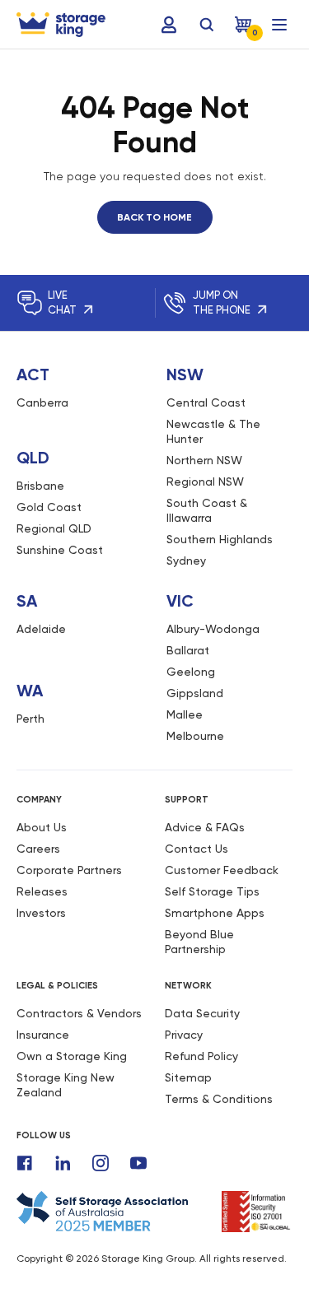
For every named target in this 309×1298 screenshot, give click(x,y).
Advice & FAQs (205, 827)
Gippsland (194, 693)
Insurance (42, 1034)
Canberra (42, 402)
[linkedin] (62, 1163)
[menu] (279, 25)
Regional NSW (205, 481)
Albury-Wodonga (213, 628)
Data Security (202, 1013)
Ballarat (187, 650)
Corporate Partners (69, 870)
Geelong (190, 671)
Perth (30, 718)
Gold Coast (49, 507)
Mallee (184, 714)
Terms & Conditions (219, 1098)
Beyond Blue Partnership (199, 942)
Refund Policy (201, 1056)
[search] (207, 25)
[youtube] (138, 1163)
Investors (41, 912)
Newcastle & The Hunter (213, 431)
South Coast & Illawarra (206, 510)
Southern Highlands (219, 539)
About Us (41, 827)
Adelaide (41, 628)
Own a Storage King (71, 1056)
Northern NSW (204, 460)
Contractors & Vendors (79, 1013)
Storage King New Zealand (65, 1085)
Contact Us (196, 848)
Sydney (186, 560)
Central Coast (206, 402)
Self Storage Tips (212, 891)
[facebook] (25, 1163)
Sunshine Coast (59, 549)
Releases (42, 891)
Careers (38, 848)
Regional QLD (53, 528)
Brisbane (40, 485)
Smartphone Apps (215, 912)
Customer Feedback (222, 870)
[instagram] (100, 1163)
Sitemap (188, 1077)
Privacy (184, 1034)
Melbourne (195, 735)
